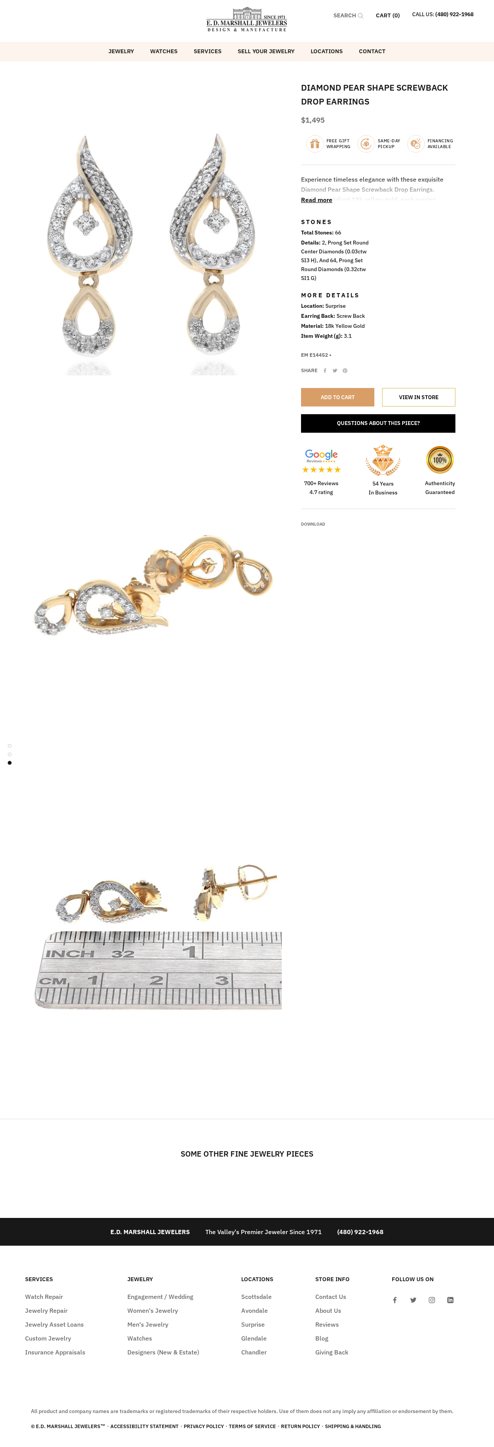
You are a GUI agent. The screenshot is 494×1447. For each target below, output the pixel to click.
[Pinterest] (345, 370)
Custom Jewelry (48, 1338)
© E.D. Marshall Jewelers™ (68, 1426)
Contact (372, 51)
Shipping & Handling (353, 1426)
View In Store (418, 397)
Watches (164, 51)
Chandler (254, 1352)
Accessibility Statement (144, 1426)
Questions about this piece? (378, 423)
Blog (321, 1338)
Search (345, 15)
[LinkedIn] (450, 1299)
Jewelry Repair (46, 1310)
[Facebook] (325, 370)
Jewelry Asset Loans (54, 1324)
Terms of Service (252, 1426)
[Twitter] (335, 370)
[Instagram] (432, 1299)
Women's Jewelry (152, 1310)
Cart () (388, 15)
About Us (328, 1310)
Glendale (254, 1338)
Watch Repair (44, 1296)
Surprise (253, 1324)
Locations (327, 51)
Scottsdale (256, 1296)
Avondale (254, 1310)
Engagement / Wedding (160, 1296)
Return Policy (300, 1426)
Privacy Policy (204, 1426)
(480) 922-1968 (454, 14)
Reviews (327, 1324)
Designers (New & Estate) (163, 1352)
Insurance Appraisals (55, 1352)
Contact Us (330, 1296)
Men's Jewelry (147, 1324)
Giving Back (332, 1352)
